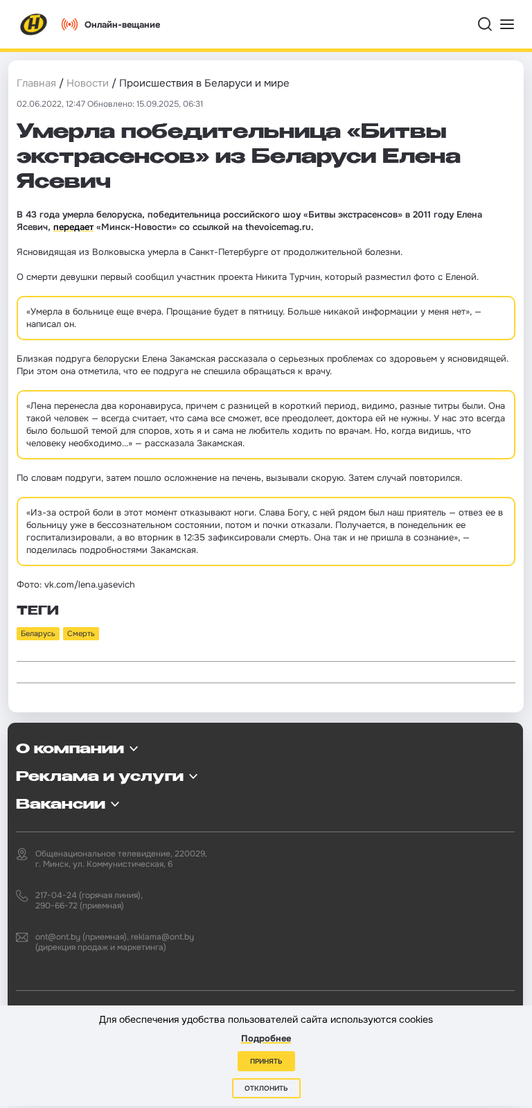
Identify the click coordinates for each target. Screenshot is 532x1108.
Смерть (81, 633)
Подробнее (266, 1038)
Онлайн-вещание (122, 24)
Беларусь (38, 633)
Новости (87, 83)
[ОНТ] (34, 24)
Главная (36, 83)
